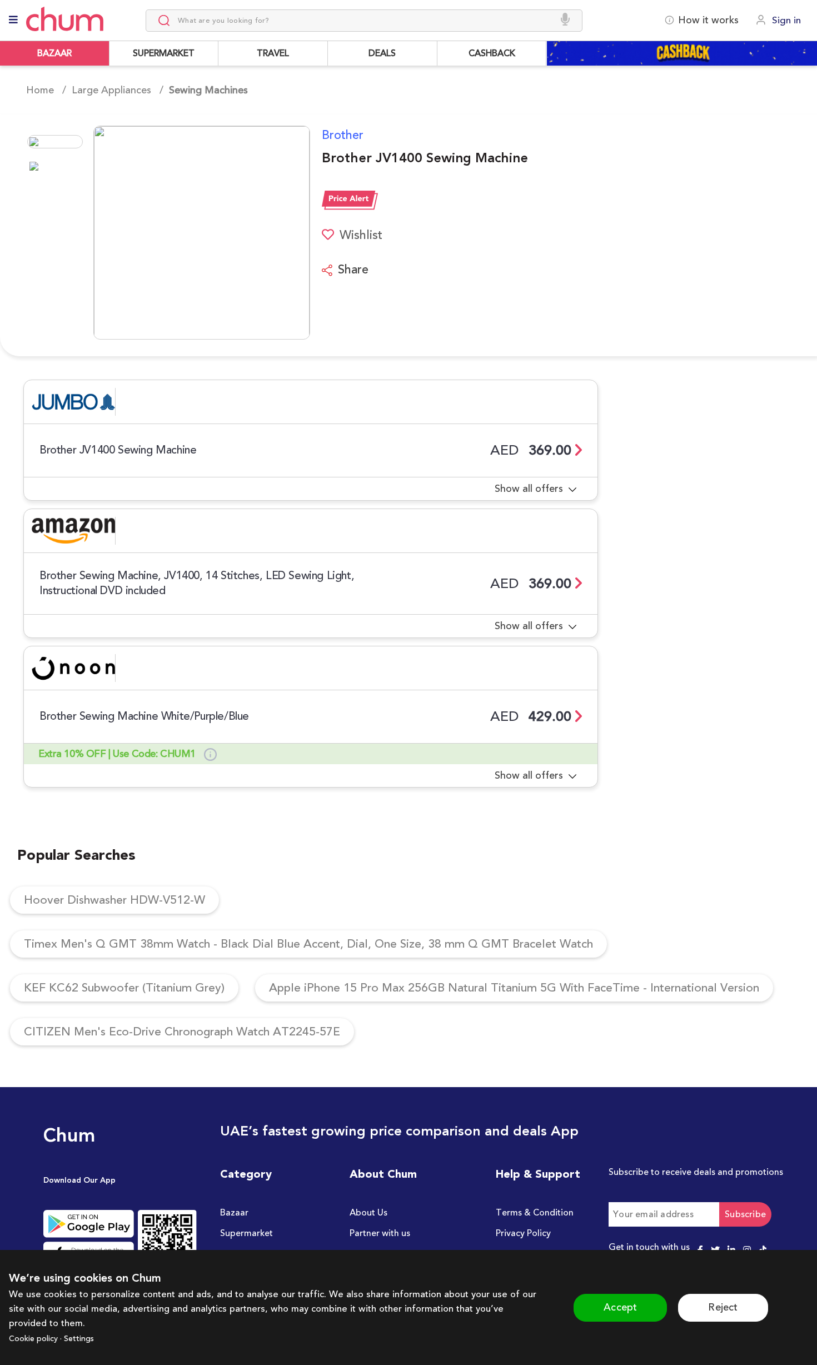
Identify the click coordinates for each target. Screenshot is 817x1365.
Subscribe (745, 1214)
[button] (166, 233)
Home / (46, 90)
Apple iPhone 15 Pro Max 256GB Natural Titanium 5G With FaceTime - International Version (514, 988)
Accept (620, 1307)
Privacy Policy (523, 1233)
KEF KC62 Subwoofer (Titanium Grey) (124, 988)
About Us (368, 1212)
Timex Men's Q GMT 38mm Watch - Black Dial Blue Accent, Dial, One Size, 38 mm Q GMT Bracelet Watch (308, 944)
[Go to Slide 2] (55, 166)
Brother (342, 135)
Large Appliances (111, 90)
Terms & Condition (535, 1212)
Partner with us (380, 1233)
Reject (723, 1307)
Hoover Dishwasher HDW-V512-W (114, 900)
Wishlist (361, 235)
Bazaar (234, 1212)
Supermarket (246, 1233)
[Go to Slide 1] (55, 141)
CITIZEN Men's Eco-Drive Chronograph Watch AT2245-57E (182, 1032)
